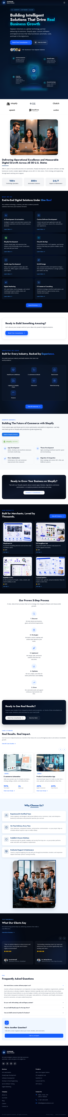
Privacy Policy (49, 1114)
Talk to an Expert (34, 1035)
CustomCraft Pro (40, 1081)
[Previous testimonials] (60, 938)
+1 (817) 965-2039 (43, 1100)
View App (5, 552)
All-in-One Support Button (43, 1072)
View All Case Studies (8, 743)
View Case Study (8, 791)
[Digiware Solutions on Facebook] (7, 1063)
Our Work (4, 1098)
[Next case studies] (64, 749)
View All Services (33, 305)
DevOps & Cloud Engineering (9, 1081)
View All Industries (33, 406)
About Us (4, 1095)
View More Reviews (7, 932)
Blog (3, 1100)
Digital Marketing (6, 1086)
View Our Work (33, 718)
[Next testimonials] (64, 938)
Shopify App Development (9, 1075)
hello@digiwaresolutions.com (46, 1103)
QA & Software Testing (8, 1084)
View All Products (57, 516)
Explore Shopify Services (11, 434)
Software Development (8, 1078)
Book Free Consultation (20, 42)
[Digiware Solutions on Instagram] (11, 1063)
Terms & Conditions (60, 1114)
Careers (4, 1103)
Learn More (7, 229)
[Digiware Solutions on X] (14, 1063)
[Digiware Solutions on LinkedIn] (3, 1063)
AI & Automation (6, 1072)
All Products (39, 1084)
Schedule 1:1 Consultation (33, 492)
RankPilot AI (39, 1078)
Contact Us (5, 1106)
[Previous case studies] (60, 749)
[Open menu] (64, 2)
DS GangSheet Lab (41, 1075)
